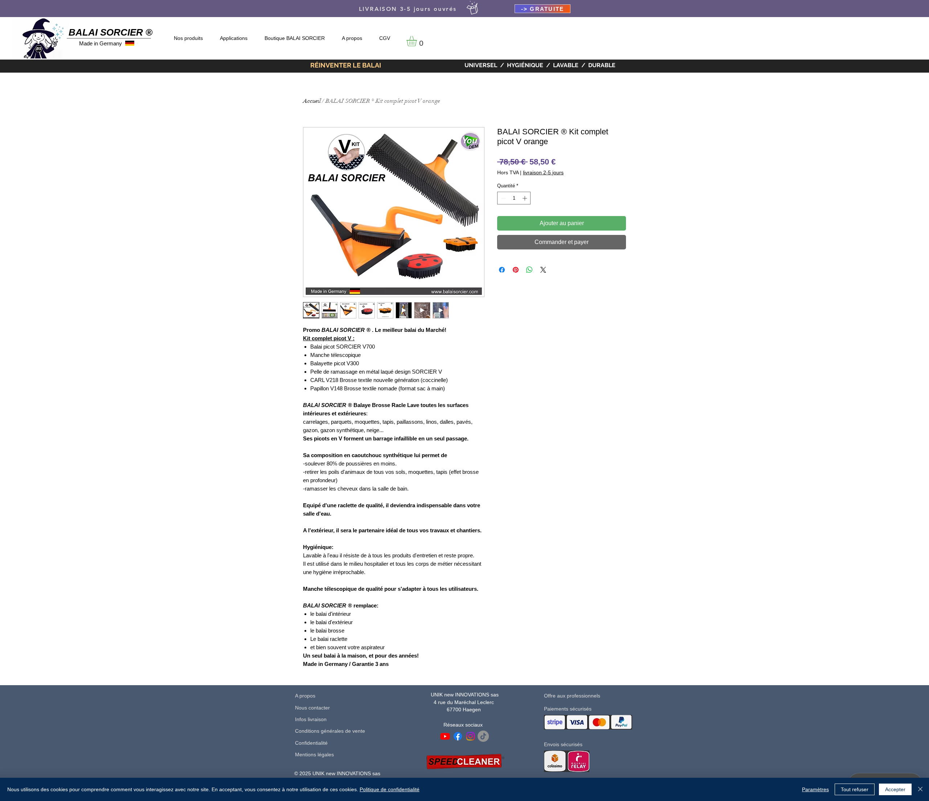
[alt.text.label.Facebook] (457, 736)
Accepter (895, 789)
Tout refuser (854, 789)
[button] (542, 8)
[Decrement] (502, 198)
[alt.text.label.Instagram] (470, 736)
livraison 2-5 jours (543, 172)
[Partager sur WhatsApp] (529, 269)
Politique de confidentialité (390, 789)
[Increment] (525, 198)
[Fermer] (920, 789)
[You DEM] (483, 736)
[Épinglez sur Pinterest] (515, 269)
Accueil (312, 101)
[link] (417, 41)
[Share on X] (543, 269)
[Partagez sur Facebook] (502, 269)
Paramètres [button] (815, 789)
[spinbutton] (514, 198)
